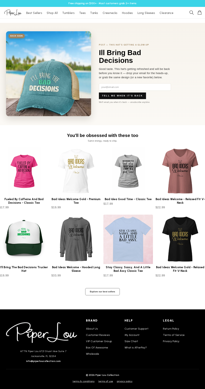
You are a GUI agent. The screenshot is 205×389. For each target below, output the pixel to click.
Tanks (94, 13)
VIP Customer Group (99, 341)
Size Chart (131, 341)
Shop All (52, 13)
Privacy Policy (171, 341)
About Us (92, 328)
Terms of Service (174, 335)
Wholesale (92, 353)
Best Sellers (34, 13)
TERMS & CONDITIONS (83, 381)
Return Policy (171, 328)
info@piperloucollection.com (43, 361)
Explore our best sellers (102, 291)
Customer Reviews (98, 335)
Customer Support (136, 328)
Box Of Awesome (97, 347)
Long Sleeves (146, 13)
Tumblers (68, 13)
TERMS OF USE (105, 381)
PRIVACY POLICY (125, 381)
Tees (82, 13)
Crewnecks (110, 13)
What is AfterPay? (136, 347)
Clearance (166, 13)
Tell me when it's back (122, 95)
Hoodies (127, 13)
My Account (132, 335)
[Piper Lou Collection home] (43, 332)
